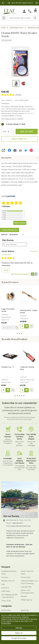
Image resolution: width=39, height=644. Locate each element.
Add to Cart (26, 131)
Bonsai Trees (6, 610)
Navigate (5, 567)
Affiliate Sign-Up (26, 600)
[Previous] (3, 3)
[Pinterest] (31, 150)
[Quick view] (17, 327)
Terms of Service (23, 419)
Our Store (4, 577)
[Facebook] (9, 150)
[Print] (20, 150)
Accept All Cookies (18, 638)
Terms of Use (6, 601)
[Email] (14, 150)
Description (6, 158)
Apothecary (25, 610)
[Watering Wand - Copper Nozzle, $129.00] (29, 296)
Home (3, 28)
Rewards (24, 596)
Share (5, 270)
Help (2, 584)
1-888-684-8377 (17, 523)
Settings (18, 628)
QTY (4, 131)
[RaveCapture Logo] (8, 196)
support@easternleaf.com (21, 526)
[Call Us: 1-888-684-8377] (29, 11)
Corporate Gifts (26, 587)
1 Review (18, 95)
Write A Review (19, 223)
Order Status (5, 591)
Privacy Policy (11, 419)
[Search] (35, 18)
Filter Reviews (8, 240)
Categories (6, 606)
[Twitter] (25, 150)
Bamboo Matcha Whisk (28, 367)
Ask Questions (7, 40)
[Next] (8, 3)
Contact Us (5, 588)
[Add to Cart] (26, 326)
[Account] (24, 11)
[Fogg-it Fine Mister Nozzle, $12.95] (10, 296)
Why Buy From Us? (8, 581)
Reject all (19, 633)
